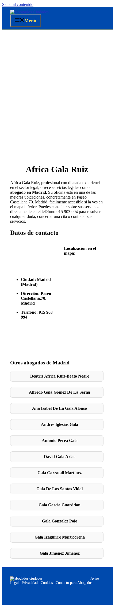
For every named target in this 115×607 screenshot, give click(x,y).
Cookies (47, 583)
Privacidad (30, 583)
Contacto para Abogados (74, 583)
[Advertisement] (57, 90)
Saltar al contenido (17, 4)
